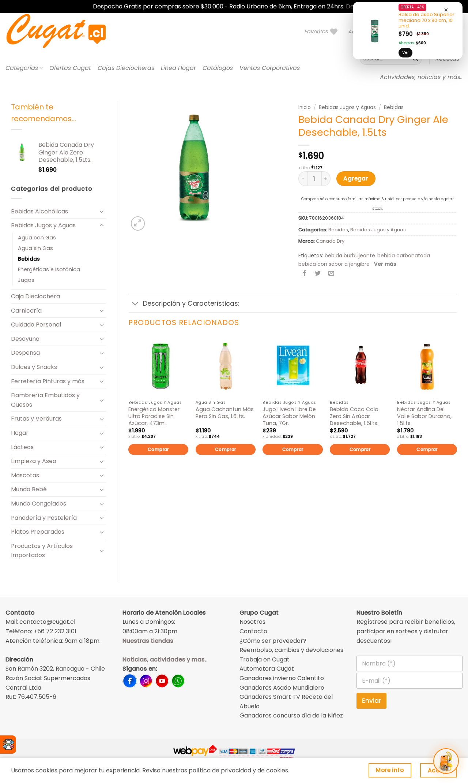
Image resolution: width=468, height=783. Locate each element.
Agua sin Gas (35, 248)
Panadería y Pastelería (44, 518)
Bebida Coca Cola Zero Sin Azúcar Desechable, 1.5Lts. (354, 416)
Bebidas (29, 258)
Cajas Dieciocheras (126, 68)
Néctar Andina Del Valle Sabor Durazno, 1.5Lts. (424, 416)
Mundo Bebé (29, 489)
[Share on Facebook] (305, 274)
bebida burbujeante (350, 255)
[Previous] (128, 408)
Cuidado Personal (36, 324)
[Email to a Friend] (331, 274)
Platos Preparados (37, 531)
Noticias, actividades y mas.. (165, 659)
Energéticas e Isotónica (49, 269)
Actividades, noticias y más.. (421, 77)
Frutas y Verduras (36, 418)
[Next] (456, 408)
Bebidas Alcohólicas (39, 211)
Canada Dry (330, 241)
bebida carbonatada (403, 255)
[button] (138, 223)
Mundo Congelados (38, 503)
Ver (405, 52)
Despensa (25, 352)
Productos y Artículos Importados (42, 551)
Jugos (26, 280)
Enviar (371, 700)
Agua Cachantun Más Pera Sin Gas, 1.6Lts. (225, 413)
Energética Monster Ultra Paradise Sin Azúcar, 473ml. (154, 416)
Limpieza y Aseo (33, 461)
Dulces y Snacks (34, 367)
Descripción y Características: (191, 303)
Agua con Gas (37, 237)
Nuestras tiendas (147, 641)
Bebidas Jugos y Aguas (43, 225)
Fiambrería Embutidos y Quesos (45, 400)
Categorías (21, 68)
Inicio (304, 107)
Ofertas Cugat (70, 68)
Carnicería (26, 310)
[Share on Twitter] (318, 274)
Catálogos (218, 68)
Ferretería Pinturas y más (47, 381)
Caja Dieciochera (35, 296)
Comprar (158, 449)
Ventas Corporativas (269, 68)
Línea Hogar (178, 68)
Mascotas (25, 475)
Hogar (20, 433)
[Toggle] (101, 211)
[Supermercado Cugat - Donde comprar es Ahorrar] (64, 31)
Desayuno (25, 339)
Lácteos (22, 447)
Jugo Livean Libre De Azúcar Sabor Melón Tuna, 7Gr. (289, 416)
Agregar (355, 178)
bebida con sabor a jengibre (334, 264)
